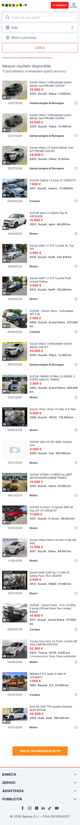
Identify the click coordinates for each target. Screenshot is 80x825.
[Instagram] (30, 808)
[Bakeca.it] (24, 5)
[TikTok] (50, 808)
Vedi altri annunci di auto (40, 751)
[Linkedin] (43, 808)
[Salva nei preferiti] (76, 103)
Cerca (40, 48)
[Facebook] (23, 808)
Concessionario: (53, 656)
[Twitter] (37, 808)
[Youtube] (57, 808)
